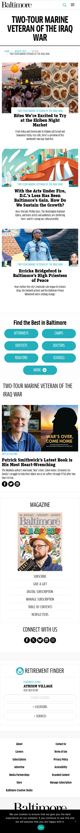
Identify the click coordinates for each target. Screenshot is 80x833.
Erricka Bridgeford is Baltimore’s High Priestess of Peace (40, 276)
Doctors (59, 346)
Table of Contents (40, 607)
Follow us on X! (33, 640)
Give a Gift (40, 584)
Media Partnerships (19, 775)
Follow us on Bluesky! (40, 640)
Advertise (19, 767)
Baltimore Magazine (38, 5)
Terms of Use (60, 751)
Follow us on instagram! (53, 640)
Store (19, 782)
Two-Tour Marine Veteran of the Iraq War (40, 111)
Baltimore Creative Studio (19, 790)
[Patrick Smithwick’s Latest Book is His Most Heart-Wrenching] (40, 428)
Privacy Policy (61, 759)
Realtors (21, 358)
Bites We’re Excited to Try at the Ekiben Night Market (40, 120)
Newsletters (40, 615)
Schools (59, 358)
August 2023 (20, 51)
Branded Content (60, 775)
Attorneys (21, 333)
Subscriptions (19, 759)
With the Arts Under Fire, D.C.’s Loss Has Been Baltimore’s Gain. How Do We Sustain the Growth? (40, 198)
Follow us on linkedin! (46, 640)
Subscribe (40, 576)
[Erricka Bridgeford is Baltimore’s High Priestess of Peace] (40, 247)
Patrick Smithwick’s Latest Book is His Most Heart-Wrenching (37, 462)
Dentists (21, 346)
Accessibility (61, 767)
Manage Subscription (40, 599)
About (19, 744)
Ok (41, 827)
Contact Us (61, 744)
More (37, 370)
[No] (75, 821)
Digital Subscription (40, 592)
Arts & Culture (9, 454)
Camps (59, 333)
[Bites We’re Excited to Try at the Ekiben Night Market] (40, 87)
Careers (19, 751)
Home (6, 51)
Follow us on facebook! (27, 640)
